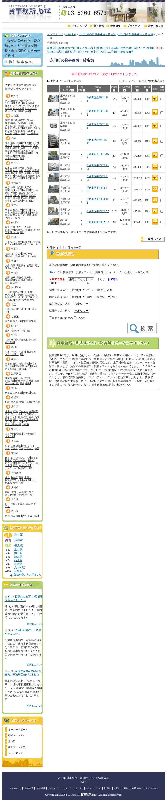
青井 (31, 416)
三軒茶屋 (27, 292)
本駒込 (8, 218)
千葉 (7, 506)
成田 (28, 504)
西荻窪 (32, 321)
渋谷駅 (18, 534)
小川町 (103, 51)
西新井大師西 (31, 419)
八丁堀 (8, 170)
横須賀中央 (10, 480)
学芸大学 (17, 242)
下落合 (16, 133)
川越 (30, 516)
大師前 (16, 416)
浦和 (18, 516)
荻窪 (25, 321)
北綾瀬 (25, 424)
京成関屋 (33, 411)
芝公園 (8, 150)
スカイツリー (12, 354)
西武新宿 (27, 128)
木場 (23, 330)
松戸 (7, 504)
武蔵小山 (19, 230)
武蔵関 (18, 434)
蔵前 (23, 280)
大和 (20, 480)
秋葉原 (63, 48)
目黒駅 (18, 571)
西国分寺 (28, 448)
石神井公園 (28, 434)
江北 (21, 419)
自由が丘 (27, 242)
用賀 (32, 300)
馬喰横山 (19, 175)
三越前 (8, 178)
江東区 (15, 325)
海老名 (26, 480)
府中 (24, 445)
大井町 (27, 227)
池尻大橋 (17, 292)
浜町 (26, 173)
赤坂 (18, 143)
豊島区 (15, 248)
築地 (7, 173)
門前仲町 (15, 330)
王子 (26, 309)
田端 (7, 309)
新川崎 (21, 494)
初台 (15, 106)
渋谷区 (15, 95)
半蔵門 (124, 48)
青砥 (26, 363)
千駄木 (16, 218)
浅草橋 (27, 277)
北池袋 (16, 256)
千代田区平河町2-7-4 (98, 222)
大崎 (13, 227)
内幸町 (86, 51)
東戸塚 (28, 463)
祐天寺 (36, 242)
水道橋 (151, 48)
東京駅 (18, 549)
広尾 (31, 150)
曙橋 (23, 131)
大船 (33, 480)
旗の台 (36, 230)
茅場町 (22, 168)
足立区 (15, 406)
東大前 (16, 215)
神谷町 (16, 148)
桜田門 (130, 51)
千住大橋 (23, 411)
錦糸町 (14, 351)
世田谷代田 (10, 297)
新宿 (7, 120)
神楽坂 (8, 128)
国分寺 (14, 448)
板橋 (7, 402)
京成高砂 (19, 366)
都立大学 (9, 244)
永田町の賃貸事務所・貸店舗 (135, 34)
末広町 (60, 51)
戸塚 (35, 463)
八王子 (31, 445)
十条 (7, 312)
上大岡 (8, 465)
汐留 (23, 148)
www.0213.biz (73, 795)
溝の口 (14, 492)
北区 (13, 304)
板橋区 (15, 397)
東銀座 (26, 178)
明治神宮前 (28, 103)
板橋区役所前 (33, 402)
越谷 (36, 516)
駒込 (30, 253)
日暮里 (8, 392)
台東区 (15, 272)
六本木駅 (19, 567)
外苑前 (16, 150)
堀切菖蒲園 (10, 369)
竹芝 (22, 158)
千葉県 (15, 499)
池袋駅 (18, 556)
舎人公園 (17, 422)
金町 (15, 363)
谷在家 (8, 422)
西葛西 (8, 378)
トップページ (55, 34)
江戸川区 (16, 373)
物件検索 (70, 34)
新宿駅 (18, 564)
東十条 (19, 309)
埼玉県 (15, 511)
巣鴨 (24, 253)
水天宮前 (29, 175)
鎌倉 (21, 482)
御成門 (34, 153)
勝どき (14, 173)
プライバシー (55, 788)
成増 (13, 402)
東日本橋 (9, 175)
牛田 (13, 414)
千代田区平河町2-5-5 (98, 211)
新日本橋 (17, 178)
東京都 (15, 441)
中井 (23, 133)
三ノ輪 (8, 283)
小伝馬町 (34, 173)
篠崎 (37, 380)
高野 (15, 419)
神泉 (27, 111)
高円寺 (8, 321)
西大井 (28, 230)
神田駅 (18, 553)
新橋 (13, 143)
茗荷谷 (34, 212)
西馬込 (8, 268)
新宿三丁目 (23, 125)
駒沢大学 (9, 294)
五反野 (25, 414)
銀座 (15, 168)
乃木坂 (24, 150)
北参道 (8, 106)
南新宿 (21, 111)
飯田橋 (133, 48)
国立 (21, 448)
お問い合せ (137, 788)
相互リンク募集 (16, 747)
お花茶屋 (22, 369)
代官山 (18, 103)
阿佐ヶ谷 (17, 321)
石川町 (31, 460)
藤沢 (7, 477)
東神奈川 (9, 463)
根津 (34, 215)
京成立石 (9, 366)
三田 (29, 148)
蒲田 (13, 265)
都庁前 (8, 133)
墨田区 (15, 347)
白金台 (8, 153)
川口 (13, 516)
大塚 (18, 253)
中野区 (15, 335)
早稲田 (16, 131)
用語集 (11, 741)
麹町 (117, 48)
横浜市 (15, 453)
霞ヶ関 (77, 51)
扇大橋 (8, 419)
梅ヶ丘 (21, 297)
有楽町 (30, 168)
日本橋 (8, 168)
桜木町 (8, 460)
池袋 (7, 253)
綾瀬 (15, 411)
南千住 (26, 392)
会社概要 (41, 788)
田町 (35, 145)
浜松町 (8, 148)
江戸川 (27, 378)
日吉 (30, 468)
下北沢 (8, 292)
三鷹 (13, 445)
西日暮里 (17, 392)
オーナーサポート (18, 729)
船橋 (13, 504)
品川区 (15, 222)
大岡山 (31, 244)
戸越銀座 (9, 230)
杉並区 (15, 316)
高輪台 (24, 156)
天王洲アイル (12, 232)
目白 (13, 253)
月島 (21, 173)
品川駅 (18, 560)
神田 (55, 48)
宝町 (38, 175)
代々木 (27, 100)
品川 (7, 143)
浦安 (33, 504)
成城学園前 (31, 294)
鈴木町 (28, 494)
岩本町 (95, 51)
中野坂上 (23, 339)
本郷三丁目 (16, 212)
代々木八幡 (18, 108)
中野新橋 (9, 342)
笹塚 (29, 106)
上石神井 (9, 434)
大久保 (36, 128)
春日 (33, 210)
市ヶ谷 (109, 48)
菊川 (22, 354)
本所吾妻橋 (30, 351)
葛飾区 (15, 359)
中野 (7, 339)
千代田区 (16, 182)
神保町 (101, 48)
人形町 (27, 170)
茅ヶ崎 (14, 477)
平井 (22, 383)
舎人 (25, 422)
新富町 (35, 170)
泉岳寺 (26, 153)
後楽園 (26, 212)
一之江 (24, 380)
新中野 (32, 339)
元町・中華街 (19, 460)
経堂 (35, 297)
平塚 (21, 477)
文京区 (15, 205)
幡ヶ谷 (22, 106)
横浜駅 (18, 545)
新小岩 (8, 363)
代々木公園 (10, 111)
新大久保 (17, 128)
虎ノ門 (8, 145)
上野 (7, 277)
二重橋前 (113, 51)
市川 (22, 504)
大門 (17, 156)
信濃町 (31, 123)
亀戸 (29, 330)
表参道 (35, 106)
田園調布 (20, 265)
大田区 (15, 260)
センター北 (24, 465)
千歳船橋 (9, 300)
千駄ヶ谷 (9, 103)
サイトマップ (15, 753)
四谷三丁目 (10, 125)
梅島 (32, 414)
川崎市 (15, 487)
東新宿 (8, 131)
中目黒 (8, 242)
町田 (7, 445)
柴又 (27, 366)
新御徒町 (9, 280)
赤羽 (13, 309)
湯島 (29, 215)
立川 (7, 448)
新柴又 (34, 366)
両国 (7, 351)
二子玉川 (19, 294)
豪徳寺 (28, 297)
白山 (7, 212)
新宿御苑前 (10, 123)
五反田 (19, 227)
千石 (23, 215)
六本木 (25, 143)
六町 (37, 416)
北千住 (8, 411)
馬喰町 (34, 178)
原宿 (21, 100)
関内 (13, 457)
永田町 (16, 195)
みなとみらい (23, 457)
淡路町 (51, 51)
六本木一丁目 (12, 158)
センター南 (10, 468)
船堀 (17, 380)
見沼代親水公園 (13, 424)
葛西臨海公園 (12, 383)
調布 (18, 445)
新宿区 (15, 115)
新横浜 (34, 457)
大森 (7, 265)
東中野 (14, 339)
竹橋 (122, 51)
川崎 (7, 492)
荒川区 (15, 388)
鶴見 (15, 465)
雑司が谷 (31, 256)
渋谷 (7, 100)
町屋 (33, 392)
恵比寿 (14, 100)
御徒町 (19, 277)
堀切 (7, 414)
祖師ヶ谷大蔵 (22, 300)
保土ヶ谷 (19, 463)
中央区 (15, 163)
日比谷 (68, 51)
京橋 (21, 170)
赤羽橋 (35, 148)
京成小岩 (9, 380)
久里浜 (8, 482)
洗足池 (30, 265)
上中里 (33, 309)
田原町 (30, 280)
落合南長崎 (32, 133)
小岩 (21, 378)
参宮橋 (8, 108)
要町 (23, 256)
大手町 (72, 48)
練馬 (37, 448)
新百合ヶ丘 (10, 494)
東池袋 (8, 256)
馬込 (37, 265)
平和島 (16, 268)
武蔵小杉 (23, 492)
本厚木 (27, 477)
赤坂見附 (9, 156)
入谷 (15, 283)
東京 (49, 48)
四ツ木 (33, 363)
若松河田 (31, 131)
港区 (13, 138)
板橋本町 (20, 402)
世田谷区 (16, 287)
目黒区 (15, 237)
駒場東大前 (20, 244)
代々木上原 (31, 108)
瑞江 (31, 380)
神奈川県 (16, 472)
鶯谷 (17, 280)
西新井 (8, 416)
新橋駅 (18, 540)
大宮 (7, 516)
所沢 (24, 516)
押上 (21, 351)
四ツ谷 (142, 48)
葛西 (15, 378)
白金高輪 (17, 153)
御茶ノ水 (82, 48)
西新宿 (22, 120)
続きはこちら (35, 623)
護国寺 (8, 215)
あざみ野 (22, 468)
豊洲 (7, 330)
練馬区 (15, 429)
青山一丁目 (26, 145)
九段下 (92, 48)
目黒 (7, 227)
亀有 (21, 363)
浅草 (13, 277)
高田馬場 (22, 123)
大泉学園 (9, 436)
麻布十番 (34, 143)
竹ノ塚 (24, 416)
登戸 (31, 492)
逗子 (15, 482)
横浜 (7, 457)
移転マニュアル (16, 735)
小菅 (18, 414)
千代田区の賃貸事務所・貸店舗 (97, 34)
